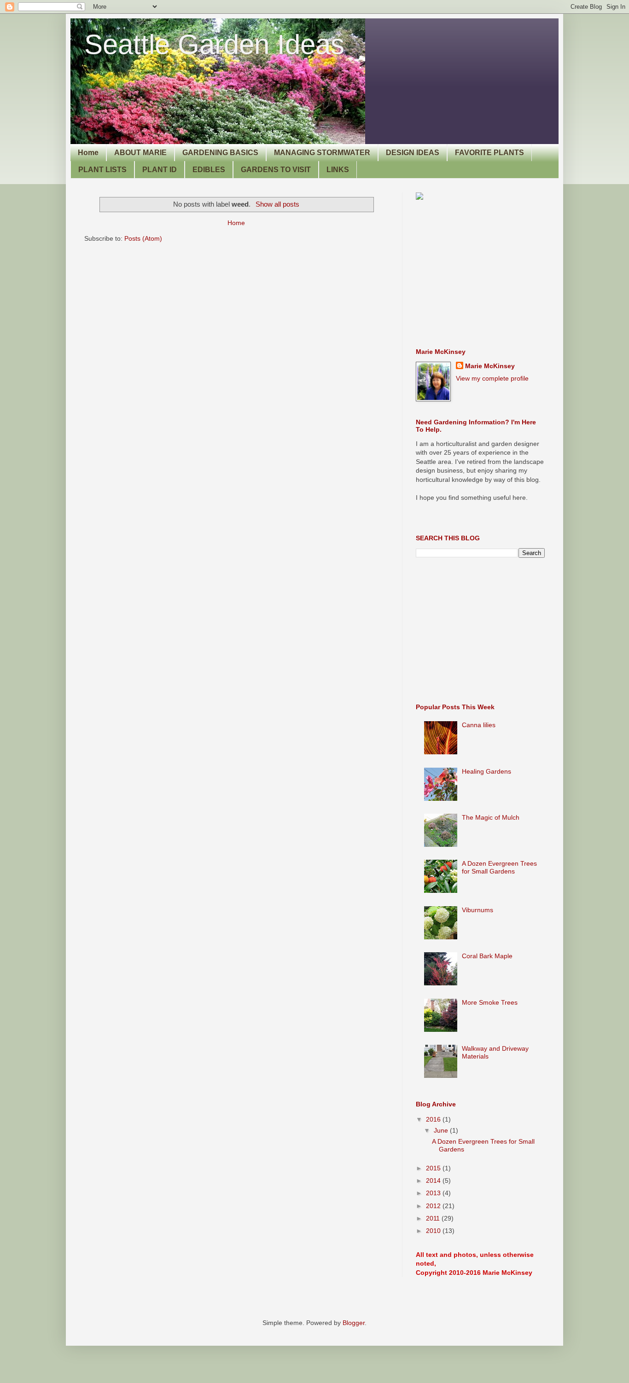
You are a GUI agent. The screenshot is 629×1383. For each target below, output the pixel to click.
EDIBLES (208, 170)
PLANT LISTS (102, 170)
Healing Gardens (486, 771)
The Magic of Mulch (490, 817)
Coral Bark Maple (487, 956)
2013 (434, 1193)
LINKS (337, 170)
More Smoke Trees (490, 1002)
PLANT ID (159, 170)
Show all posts (277, 204)
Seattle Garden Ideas (214, 44)
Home (88, 152)
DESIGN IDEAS (412, 152)
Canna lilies (478, 725)
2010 (434, 1230)
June (442, 1130)
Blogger (354, 1322)
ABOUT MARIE (140, 152)
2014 (434, 1180)
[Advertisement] (485, 273)
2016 (434, 1119)
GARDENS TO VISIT (276, 170)
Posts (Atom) (143, 238)
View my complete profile (492, 378)
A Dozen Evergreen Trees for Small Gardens (499, 867)
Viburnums (477, 910)
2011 (434, 1218)
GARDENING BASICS (220, 152)
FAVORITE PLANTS (489, 152)
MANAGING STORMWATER (322, 152)
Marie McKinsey (490, 366)
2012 (434, 1205)
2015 (434, 1168)
